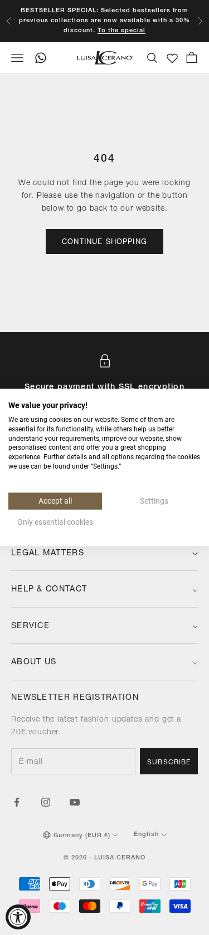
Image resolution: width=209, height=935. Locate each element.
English (146, 835)
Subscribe (169, 762)
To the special (121, 31)
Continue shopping (104, 242)
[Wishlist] (172, 58)
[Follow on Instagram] (45, 802)
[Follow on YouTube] (74, 802)
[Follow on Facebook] (16, 802)
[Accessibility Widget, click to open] (18, 916)
